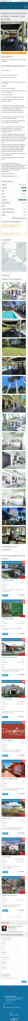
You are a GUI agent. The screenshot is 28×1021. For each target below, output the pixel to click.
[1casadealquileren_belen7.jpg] (10, 419)
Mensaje (3, 967)
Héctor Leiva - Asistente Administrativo (15, 927)
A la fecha (3, 962)
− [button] (3, 246)
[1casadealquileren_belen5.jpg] (10, 400)
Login (11, 0)
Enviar (24, 981)
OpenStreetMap (19, 271)
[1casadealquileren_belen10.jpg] (10, 475)
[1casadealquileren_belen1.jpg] (10, 325)
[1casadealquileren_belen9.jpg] (10, 456)
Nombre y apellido (6, 938)
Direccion (3, 952)
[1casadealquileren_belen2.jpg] (10, 344)
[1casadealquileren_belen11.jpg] (10, 494)
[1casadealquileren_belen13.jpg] (10, 532)
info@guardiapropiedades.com (13, 1007)
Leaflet (13, 271)
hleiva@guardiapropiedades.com (15, 931)
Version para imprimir (20, 218)
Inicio (18, 1)
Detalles (5, 595)
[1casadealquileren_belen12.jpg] (10, 513)
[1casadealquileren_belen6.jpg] (10, 287)
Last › (19, 916)
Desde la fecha (5, 957)
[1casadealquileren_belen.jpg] (10, 306)
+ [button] (3, 244)
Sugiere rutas (5, 275)
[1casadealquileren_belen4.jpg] (10, 381)
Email (2, 947)
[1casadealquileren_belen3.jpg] (10, 363)
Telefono (3, 943)
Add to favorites (14, 53)
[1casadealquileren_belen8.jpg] (10, 438)
